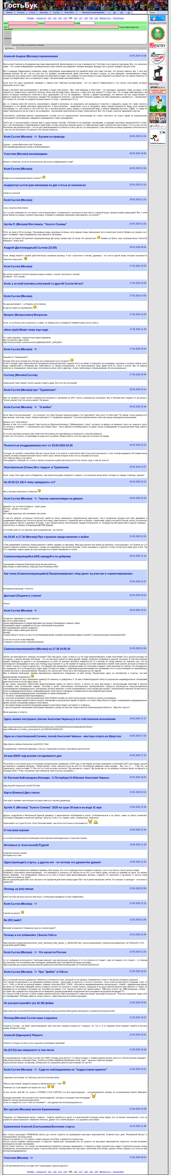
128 (86, 18)
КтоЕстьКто (69, 12)
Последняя (118, 18)
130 (96, 18)
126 (75, 18)
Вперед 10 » (105, 18)
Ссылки (56, 12)
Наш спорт (44, 12)
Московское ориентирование (93, 12)
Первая (30, 18)
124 (65, 18)
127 (80, 18)
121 (49, 18)
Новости (9, 12)
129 (91, 18)
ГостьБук (21, 12)
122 (55, 18)
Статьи (32, 12)
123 (60, 18)
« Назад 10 (41, 18)
